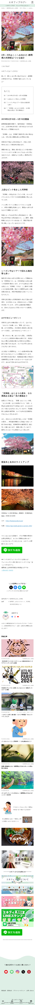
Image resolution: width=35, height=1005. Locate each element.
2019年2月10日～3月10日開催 (17, 95)
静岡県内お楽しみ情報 (12, 8)
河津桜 (28, 601)
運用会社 (9, 990)
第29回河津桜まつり (16, 604)
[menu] (32, 2)
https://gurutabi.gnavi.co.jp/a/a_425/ (19, 526)
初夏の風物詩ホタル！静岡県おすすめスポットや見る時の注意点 (16, 767)
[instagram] (15, 616)
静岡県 (12, 601)
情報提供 (3, 990)
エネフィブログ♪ (17, 2)
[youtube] (18, 616)
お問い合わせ (30, 990)
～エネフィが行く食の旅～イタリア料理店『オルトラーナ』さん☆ (16, 715)
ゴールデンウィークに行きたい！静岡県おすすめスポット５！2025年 (16, 794)
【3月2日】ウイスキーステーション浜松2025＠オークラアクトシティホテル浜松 (17, 662)
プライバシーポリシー (19, 990)
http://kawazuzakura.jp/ (14, 521)
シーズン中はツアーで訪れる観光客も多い (19, 103)
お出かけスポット (20, 601)
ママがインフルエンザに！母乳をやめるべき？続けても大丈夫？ (23, 808)
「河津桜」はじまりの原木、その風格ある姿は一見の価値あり (19, 109)
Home (3, 8)
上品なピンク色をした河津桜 (17, 99)
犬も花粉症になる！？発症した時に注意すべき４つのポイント (11, 820)
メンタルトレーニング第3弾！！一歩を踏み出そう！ (16, 741)
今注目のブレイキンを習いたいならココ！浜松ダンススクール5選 (16, 688)
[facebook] (12, 616)
